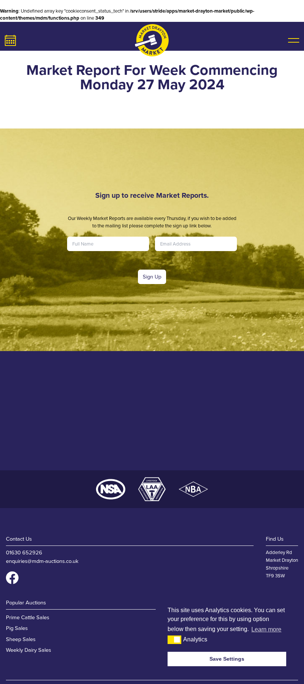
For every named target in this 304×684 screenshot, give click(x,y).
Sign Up (152, 277)
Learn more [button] (266, 629)
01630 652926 (24, 552)
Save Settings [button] (226, 659)
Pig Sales (17, 628)
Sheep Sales (21, 639)
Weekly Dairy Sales (28, 650)
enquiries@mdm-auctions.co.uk (42, 561)
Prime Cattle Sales (27, 617)
